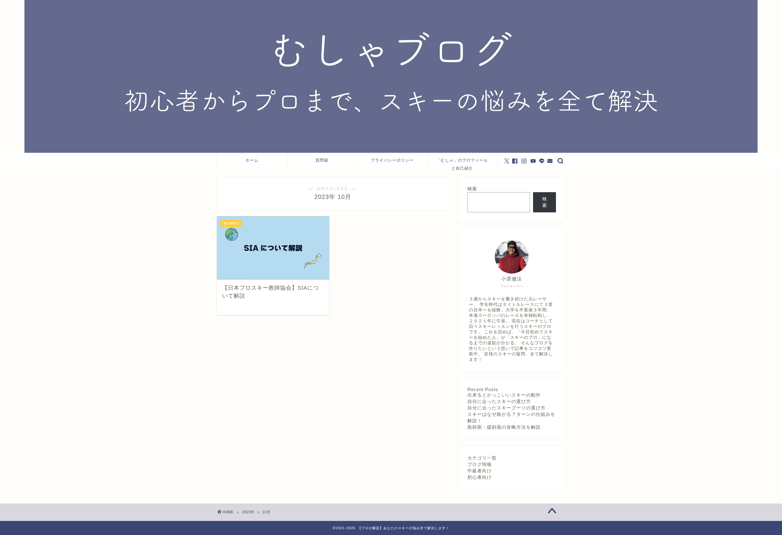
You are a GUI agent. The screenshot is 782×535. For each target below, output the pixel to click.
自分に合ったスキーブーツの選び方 (506, 407)
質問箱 (322, 160)
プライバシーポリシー (392, 160)
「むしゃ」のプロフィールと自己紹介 (462, 162)
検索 (472, 188)
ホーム (252, 160)
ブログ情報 (479, 464)
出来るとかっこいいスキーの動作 (504, 395)
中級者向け (479, 470)
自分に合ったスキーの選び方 (499, 401)
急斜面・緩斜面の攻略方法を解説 (504, 427)
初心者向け (479, 477)
